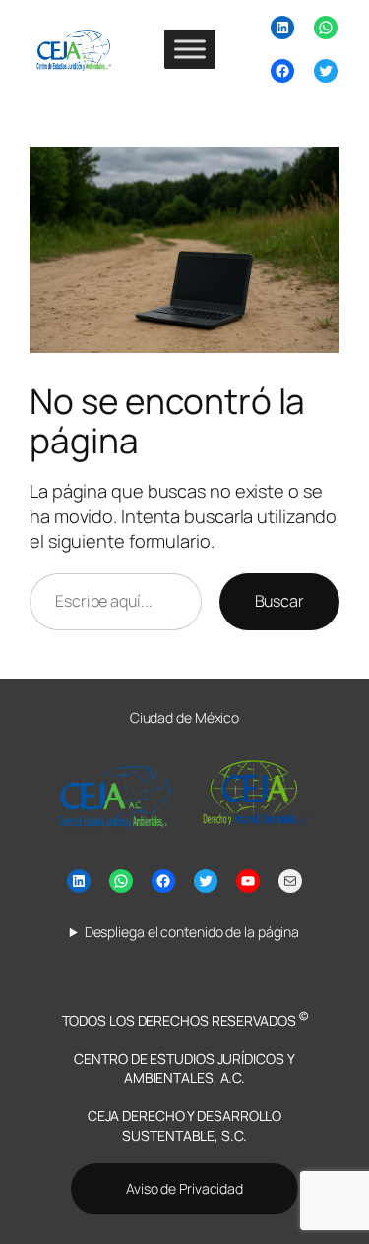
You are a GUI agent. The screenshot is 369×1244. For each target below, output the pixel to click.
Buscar (279, 601)
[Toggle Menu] (190, 48)
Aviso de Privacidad (184, 1188)
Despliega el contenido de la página (192, 931)
